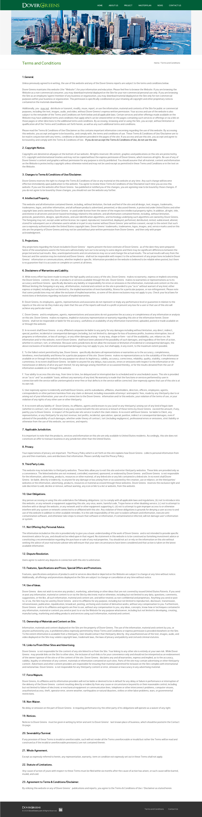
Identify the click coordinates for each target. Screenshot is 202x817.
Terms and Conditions (154, 809)
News (160, 5)
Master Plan (145, 5)
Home (100, 5)
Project (128, 5)
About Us (113, 5)
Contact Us (175, 5)
